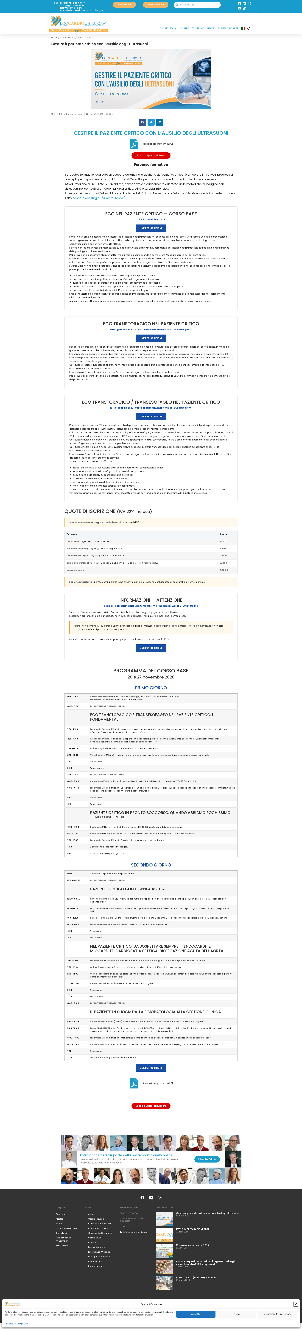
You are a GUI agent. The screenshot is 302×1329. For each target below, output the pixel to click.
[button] (295, 1304)
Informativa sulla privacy (17, 1323)
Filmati (59, 1223)
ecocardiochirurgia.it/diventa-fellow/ (99, 198)
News (210, 28)
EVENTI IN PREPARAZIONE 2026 (193, 1229)
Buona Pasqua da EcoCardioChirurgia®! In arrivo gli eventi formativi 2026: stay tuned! (205, 1263)
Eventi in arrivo (68, 114)
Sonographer (95, 1266)
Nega (237, 1314)
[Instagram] (249, 4)
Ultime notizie (164, 1207)
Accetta (196, 1314)
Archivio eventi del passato (131, 1220)
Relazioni (60, 1214)
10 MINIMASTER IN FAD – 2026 (192, 1245)
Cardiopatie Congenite (100, 1233)
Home (54, 37)
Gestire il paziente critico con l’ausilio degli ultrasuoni (207, 1213)
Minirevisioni (62, 1245)
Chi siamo (166, 28)
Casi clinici (61, 1233)
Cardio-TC (93, 1242)
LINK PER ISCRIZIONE (151, 228)
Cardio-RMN (94, 1237)
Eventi (221, 28)
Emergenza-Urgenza (99, 1251)
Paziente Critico (96, 1261)
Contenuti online (192, 28)
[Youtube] (239, 8)
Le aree (233, 28)
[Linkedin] (244, 4)
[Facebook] (239, 4)
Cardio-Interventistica (99, 1223)
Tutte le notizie (129, 1207)
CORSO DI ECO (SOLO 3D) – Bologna (196, 1277)
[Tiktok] (244, 8)
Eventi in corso (129, 1213)
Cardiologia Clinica (98, 1228)
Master (59, 1218)
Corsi (112, 114)
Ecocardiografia (96, 1247)
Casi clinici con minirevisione (63, 1239)
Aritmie (91, 1214)
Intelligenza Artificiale (99, 1256)
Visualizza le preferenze (277, 1314)
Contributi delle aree (66, 1228)
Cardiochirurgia (96, 1218)
